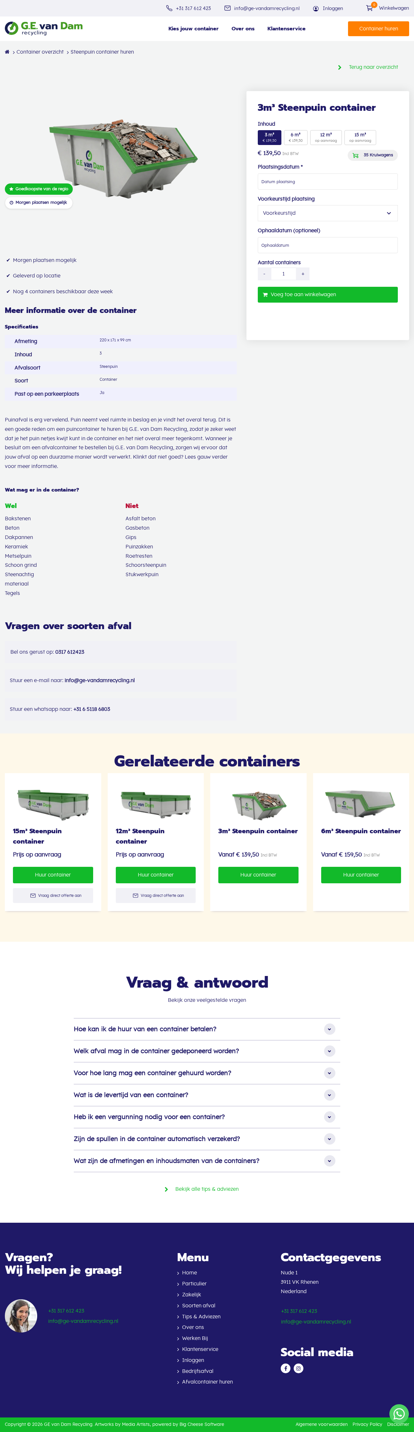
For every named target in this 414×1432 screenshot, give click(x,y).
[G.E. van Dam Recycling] (43, 29)
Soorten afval (198, 1305)
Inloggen (333, 8)
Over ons (243, 28)
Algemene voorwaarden (322, 1424)
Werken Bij (195, 1338)
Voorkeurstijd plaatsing (286, 199)
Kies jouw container (194, 28)
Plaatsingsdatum (280, 167)
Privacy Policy (367, 1424)
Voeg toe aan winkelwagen (303, 294)
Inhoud (266, 124)
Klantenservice (286, 28)
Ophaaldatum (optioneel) (289, 230)
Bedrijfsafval (197, 1371)
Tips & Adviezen (201, 1316)
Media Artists (136, 1424)
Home (189, 1272)
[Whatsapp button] (399, 1414)
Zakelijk (191, 1294)
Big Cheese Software (202, 1424)
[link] (53, 842)
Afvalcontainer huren (207, 1382)
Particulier (194, 1283)
